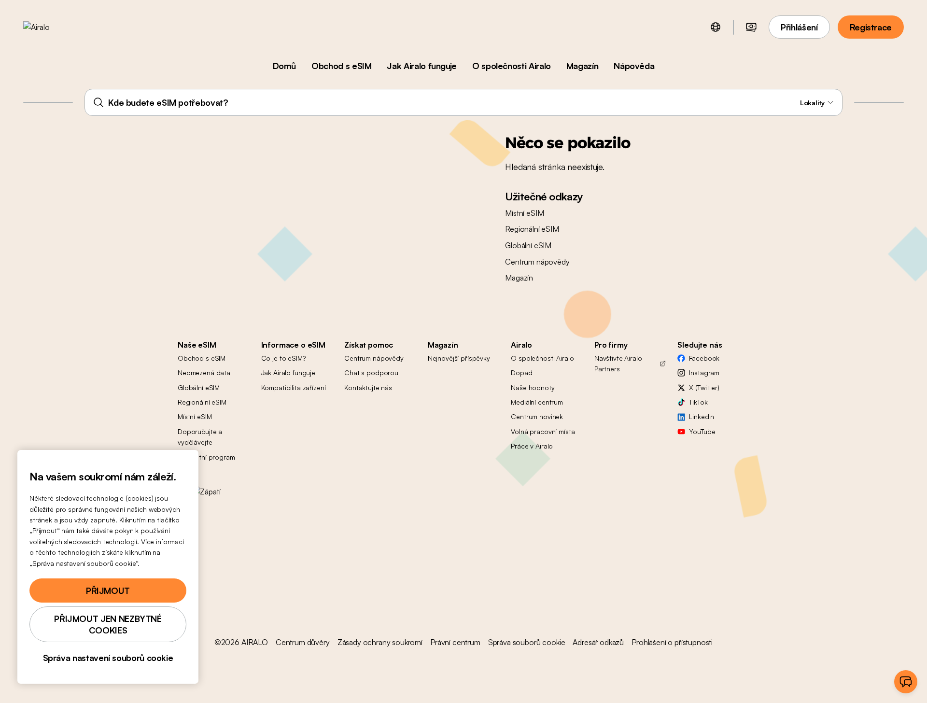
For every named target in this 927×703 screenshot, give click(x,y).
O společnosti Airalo (511, 65)
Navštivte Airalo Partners (618, 363)
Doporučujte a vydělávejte (200, 436)
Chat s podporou (371, 372)
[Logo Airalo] (51, 27)
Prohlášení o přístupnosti (672, 642)
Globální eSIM (528, 245)
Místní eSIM (524, 213)
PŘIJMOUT (108, 590)
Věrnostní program (206, 457)
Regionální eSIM (532, 229)
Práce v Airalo (532, 446)
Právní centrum (455, 642)
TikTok (698, 402)
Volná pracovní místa (543, 431)
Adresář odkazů (598, 642)
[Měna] (751, 27)
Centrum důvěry (303, 642)
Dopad (521, 372)
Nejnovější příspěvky (459, 358)
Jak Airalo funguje (422, 65)
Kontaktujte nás (368, 387)
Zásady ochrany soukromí (379, 642)
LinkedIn (701, 416)
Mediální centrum (537, 402)
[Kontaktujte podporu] (905, 681)
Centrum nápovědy (537, 262)
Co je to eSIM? (283, 358)
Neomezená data (204, 372)
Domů (284, 65)
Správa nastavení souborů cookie (108, 657)
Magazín (582, 65)
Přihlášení (799, 27)
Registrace (871, 27)
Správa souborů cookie (526, 642)
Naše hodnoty (532, 387)
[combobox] (463, 102)
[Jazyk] (715, 27)
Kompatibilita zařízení (293, 387)
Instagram (704, 372)
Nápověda (634, 65)
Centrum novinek (537, 416)
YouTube (702, 431)
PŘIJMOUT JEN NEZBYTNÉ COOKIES (107, 624)
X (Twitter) (704, 387)
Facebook (704, 358)
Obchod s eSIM (341, 65)
